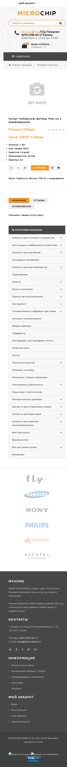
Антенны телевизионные (26, 318)
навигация (22, 56)
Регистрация (18, 710)
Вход (14, 704)
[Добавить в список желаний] (52, 167)
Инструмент (19, 303)
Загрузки (16, 688)
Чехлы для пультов (23, 362)
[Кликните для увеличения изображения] (37, 92)
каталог (38, 742)
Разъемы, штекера (23, 370)
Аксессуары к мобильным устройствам (35, 245)
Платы (16, 355)
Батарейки (18, 454)
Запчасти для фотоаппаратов (29, 267)
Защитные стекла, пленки (27, 392)
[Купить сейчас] (58, 167)
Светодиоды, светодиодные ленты (32, 340)
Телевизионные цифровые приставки (34, 311)
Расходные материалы (25, 259)
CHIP (37, 13)
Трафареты (19, 333)
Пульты (16, 281)
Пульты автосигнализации (27, 296)
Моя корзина (18, 715)
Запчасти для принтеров (26, 414)
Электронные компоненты (27, 384)
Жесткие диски (21, 432)
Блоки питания (20, 348)
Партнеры (17, 682)
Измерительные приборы (27, 399)
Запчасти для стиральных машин (31, 406)
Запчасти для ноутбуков (26, 252)
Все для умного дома (24, 447)
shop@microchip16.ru (29, 641)
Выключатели (20, 439)
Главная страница (22, 65)
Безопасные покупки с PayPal (28, 671)
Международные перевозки (27, 676)
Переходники (19, 274)
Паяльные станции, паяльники (29, 377)
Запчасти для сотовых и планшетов (33, 237)
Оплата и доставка (22, 665)
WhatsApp (26, 32)
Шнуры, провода (21, 325)
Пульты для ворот (22, 289)
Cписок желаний (20, 721)
